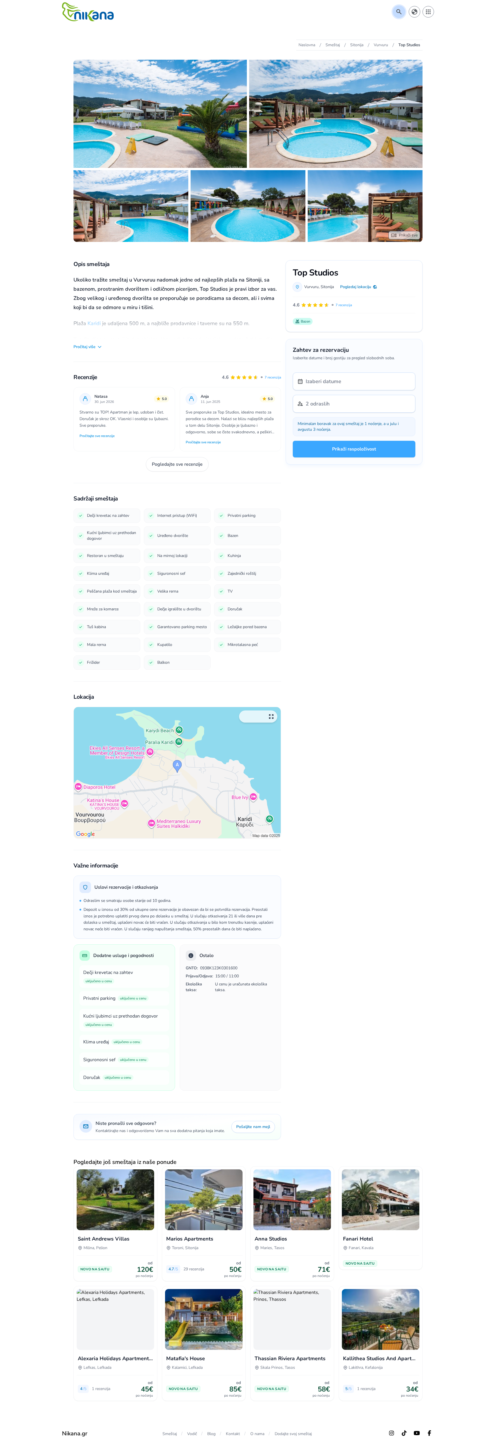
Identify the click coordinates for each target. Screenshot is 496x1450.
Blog (211, 1434)
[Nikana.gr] (88, 11)
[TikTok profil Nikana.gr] (404, 1433)
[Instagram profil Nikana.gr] (391, 1433)
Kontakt (233, 1434)
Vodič (192, 1434)
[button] (251, 377)
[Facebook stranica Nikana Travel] (429, 1433)
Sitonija (327, 287)
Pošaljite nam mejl (253, 1126)
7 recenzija (273, 377)
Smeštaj (169, 1434)
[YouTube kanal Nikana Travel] (416, 1433)
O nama (257, 1434)
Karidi (94, 323)
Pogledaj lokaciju (355, 287)
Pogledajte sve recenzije (177, 464)
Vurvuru (311, 287)
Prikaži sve (408, 235)
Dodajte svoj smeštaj (293, 1434)
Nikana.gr (74, 1433)
